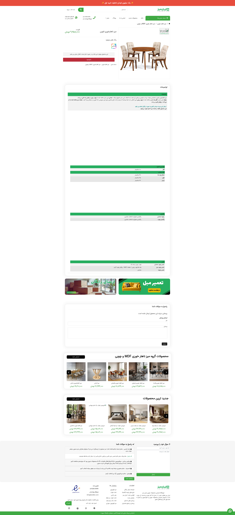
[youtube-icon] (86, 508)
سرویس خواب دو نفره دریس (138, 426)
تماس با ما (122, 18)
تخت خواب (113, 492)
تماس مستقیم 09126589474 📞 (117, 2)
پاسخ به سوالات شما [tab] (159, 306)
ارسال (164, 344)
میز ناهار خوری (161, 24)
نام (166, 321)
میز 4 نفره (150, 109)
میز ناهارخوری (163, 98)
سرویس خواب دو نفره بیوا (159, 426)
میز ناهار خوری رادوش (138, 383)
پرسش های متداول (129, 501)
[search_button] (81, 10)
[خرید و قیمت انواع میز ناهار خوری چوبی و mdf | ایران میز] (158, 371)
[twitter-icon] (94, 508)
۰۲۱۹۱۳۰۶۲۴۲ (94, 488)
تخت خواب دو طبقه (111, 498)
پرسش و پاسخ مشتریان (128, 503)
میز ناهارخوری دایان (76, 383)
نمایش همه (75, 357)
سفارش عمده (131, 498)
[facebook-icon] (77, 508)
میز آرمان (96, 383)
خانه (142, 18)
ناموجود (88, 59)
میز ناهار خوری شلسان (117, 383)
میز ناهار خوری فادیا (158, 383)
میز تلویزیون (113, 490)
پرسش (165, 326)
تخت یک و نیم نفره (111, 501)
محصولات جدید (133, 18)
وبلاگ (114, 18)
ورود (68, 10)
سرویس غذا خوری (98, 100)
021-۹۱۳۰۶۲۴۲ (86, 17)
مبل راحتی (113, 495)
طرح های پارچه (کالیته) (128, 492)
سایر (108, 18)
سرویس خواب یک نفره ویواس (97, 426)
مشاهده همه (129, 479)
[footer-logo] (163, 487)
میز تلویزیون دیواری (111, 503)
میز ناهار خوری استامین (76, 426)
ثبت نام (73, 10)
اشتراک (68, 503)
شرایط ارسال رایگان (129, 490)
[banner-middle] (144, 286)
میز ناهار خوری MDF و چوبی (146, 24)
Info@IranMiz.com (92, 495)
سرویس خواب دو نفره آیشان (117, 426)
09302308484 (69, 17)
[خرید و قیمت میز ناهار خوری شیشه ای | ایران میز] (138, 371)
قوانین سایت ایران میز (128, 495)
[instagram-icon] (69, 508)
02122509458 (93, 492)
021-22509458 (87, 19)
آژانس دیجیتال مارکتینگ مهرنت (109, 513)
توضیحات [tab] (163, 87)
